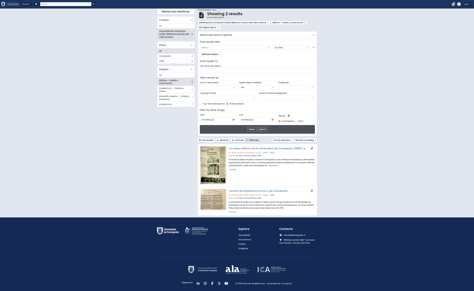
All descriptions (236, 103)
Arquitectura (176, 105)
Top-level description (210, 66)
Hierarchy (223, 140)
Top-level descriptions (214, 103)
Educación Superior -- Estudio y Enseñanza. (176, 98)
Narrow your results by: (176, 11)
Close (214, 10)
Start (202, 114)
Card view (239, 140)
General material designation (273, 93)
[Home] (11, 4)
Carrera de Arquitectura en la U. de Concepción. (258, 190)
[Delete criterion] (313, 47)
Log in (466, 4)
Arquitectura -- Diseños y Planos (176, 90)
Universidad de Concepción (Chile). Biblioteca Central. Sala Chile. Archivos (176, 34)
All (160, 25)
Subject (163, 69)
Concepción (176, 57)
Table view (254, 140)
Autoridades (244, 235)
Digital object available (250, 82)
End (241, 114)
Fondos (242, 244)
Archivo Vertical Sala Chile (248, 155)
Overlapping (287, 121)
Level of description (209, 82)
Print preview (208, 140)
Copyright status (208, 93)
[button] (453, 4)
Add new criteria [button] (209, 54)
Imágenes (243, 248)
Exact (300, 121)
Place (162, 45)
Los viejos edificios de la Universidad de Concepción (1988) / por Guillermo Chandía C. (268, 148)
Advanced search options (216, 35)
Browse (26, 4)
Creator (164, 20)
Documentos (244, 239)
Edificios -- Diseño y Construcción (176, 82)
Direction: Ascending (305, 140)
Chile (176, 62)
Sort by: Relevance (282, 140)
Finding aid (283, 82)
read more (273, 165)
